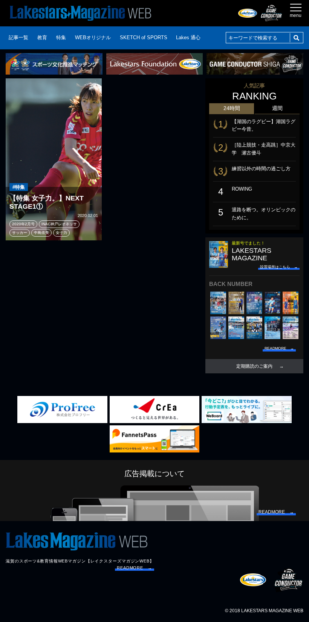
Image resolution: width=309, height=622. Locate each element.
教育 (42, 37)
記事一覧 (18, 37)
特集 (61, 37)
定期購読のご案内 (254, 366)
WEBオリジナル (93, 37)
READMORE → (134, 567)
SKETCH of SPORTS (143, 37)
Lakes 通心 (188, 37)
